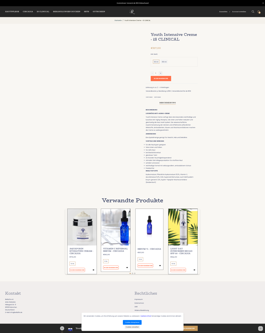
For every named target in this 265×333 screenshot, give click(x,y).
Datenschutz (139, 303)
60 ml (173, 264)
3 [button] (134, 273)
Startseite (118, 20)
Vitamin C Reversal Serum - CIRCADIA (115, 250)
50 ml (156, 62)
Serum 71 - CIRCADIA (149, 249)
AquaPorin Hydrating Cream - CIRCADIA (81, 251)
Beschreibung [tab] (167, 102)
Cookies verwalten (132, 327)
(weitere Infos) (145, 316)
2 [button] (132, 273)
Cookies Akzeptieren (132, 322)
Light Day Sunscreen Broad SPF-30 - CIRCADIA (181, 251)
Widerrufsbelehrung (142, 310)
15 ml (105, 261)
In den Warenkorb (161, 78)
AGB (136, 307)
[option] (82, 241)
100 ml (164, 62)
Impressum (139, 299)
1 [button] (130, 273)
